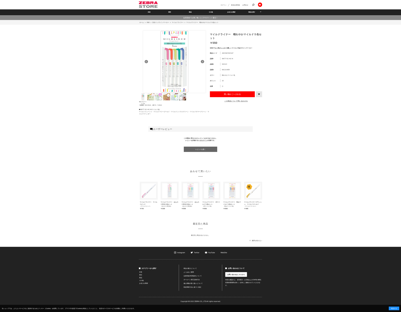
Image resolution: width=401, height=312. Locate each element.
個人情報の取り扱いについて (193, 283)
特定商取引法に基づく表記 (192, 287)
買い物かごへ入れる (232, 94)
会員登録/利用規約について (193, 276)
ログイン (224, 5)
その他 (211, 12)
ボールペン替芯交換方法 (192, 279)
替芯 (169, 12)
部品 (190, 12)
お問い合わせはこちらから (236, 274)
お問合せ (245, 5)
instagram (181, 252)
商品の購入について (190, 268)
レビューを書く (200, 149)
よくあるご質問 (189, 272)
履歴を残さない (257, 240)
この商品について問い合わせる (236, 101)
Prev (146, 61)
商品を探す (251, 12)
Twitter (196, 252)
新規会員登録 (235, 5)
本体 (149, 12)
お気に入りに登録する (259, 94)
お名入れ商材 (231, 12)
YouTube (211, 252)
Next (202, 61)
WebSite (224, 252)
